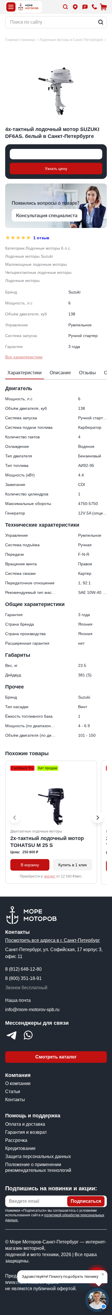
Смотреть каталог (56, 1056)
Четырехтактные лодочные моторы (38, 272)
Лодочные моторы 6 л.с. (48, 248)
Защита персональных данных (38, 1156)
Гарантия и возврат (26, 1132)
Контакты (15, 1099)
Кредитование (20, 1148)
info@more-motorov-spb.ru (32, 1009)
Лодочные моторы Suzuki (29, 256)
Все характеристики (24, 357)
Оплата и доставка (25, 1124)
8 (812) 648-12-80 (23, 969)
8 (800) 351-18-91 (23, 978)
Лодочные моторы (22, 280)
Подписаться (86, 1201)
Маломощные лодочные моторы (36, 264)
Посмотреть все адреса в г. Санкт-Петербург (52, 940)
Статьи (12, 1091)
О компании (17, 1083)
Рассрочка (16, 1140)
